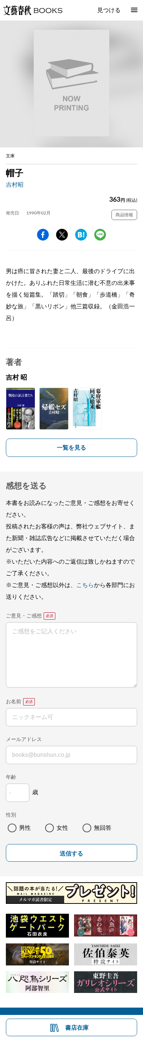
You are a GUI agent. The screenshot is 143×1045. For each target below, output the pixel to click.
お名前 (13, 701)
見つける (109, 10)
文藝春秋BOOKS (32, 10)
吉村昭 (14, 185)
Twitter (62, 235)
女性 (62, 828)
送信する (71, 853)
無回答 (102, 828)
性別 (11, 815)
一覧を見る (71, 448)
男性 (25, 828)
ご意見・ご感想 (24, 616)
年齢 (11, 777)
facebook (43, 235)
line (100, 235)
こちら (85, 585)
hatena (81, 235)
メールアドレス (24, 739)
